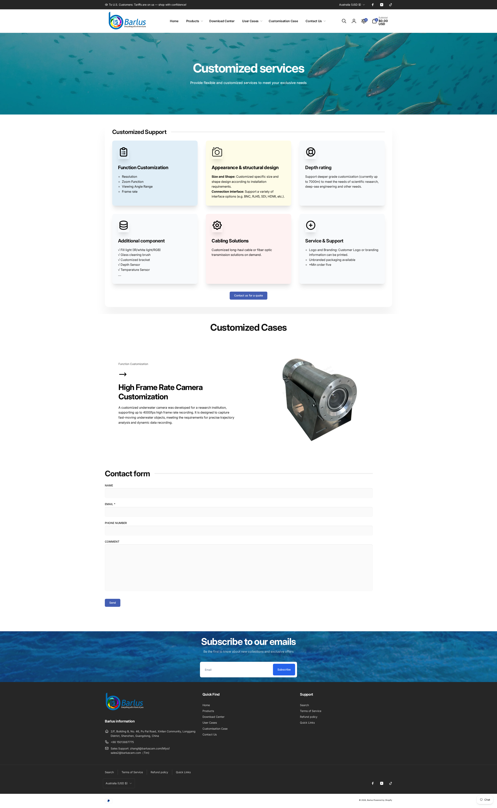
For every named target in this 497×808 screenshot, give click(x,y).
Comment (112, 541)
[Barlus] (124, 710)
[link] (145, 5)
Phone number (116, 523)
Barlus (370, 800)
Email (110, 504)
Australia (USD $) (350, 4)
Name (109, 485)
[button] (193, 21)
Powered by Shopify (383, 800)
